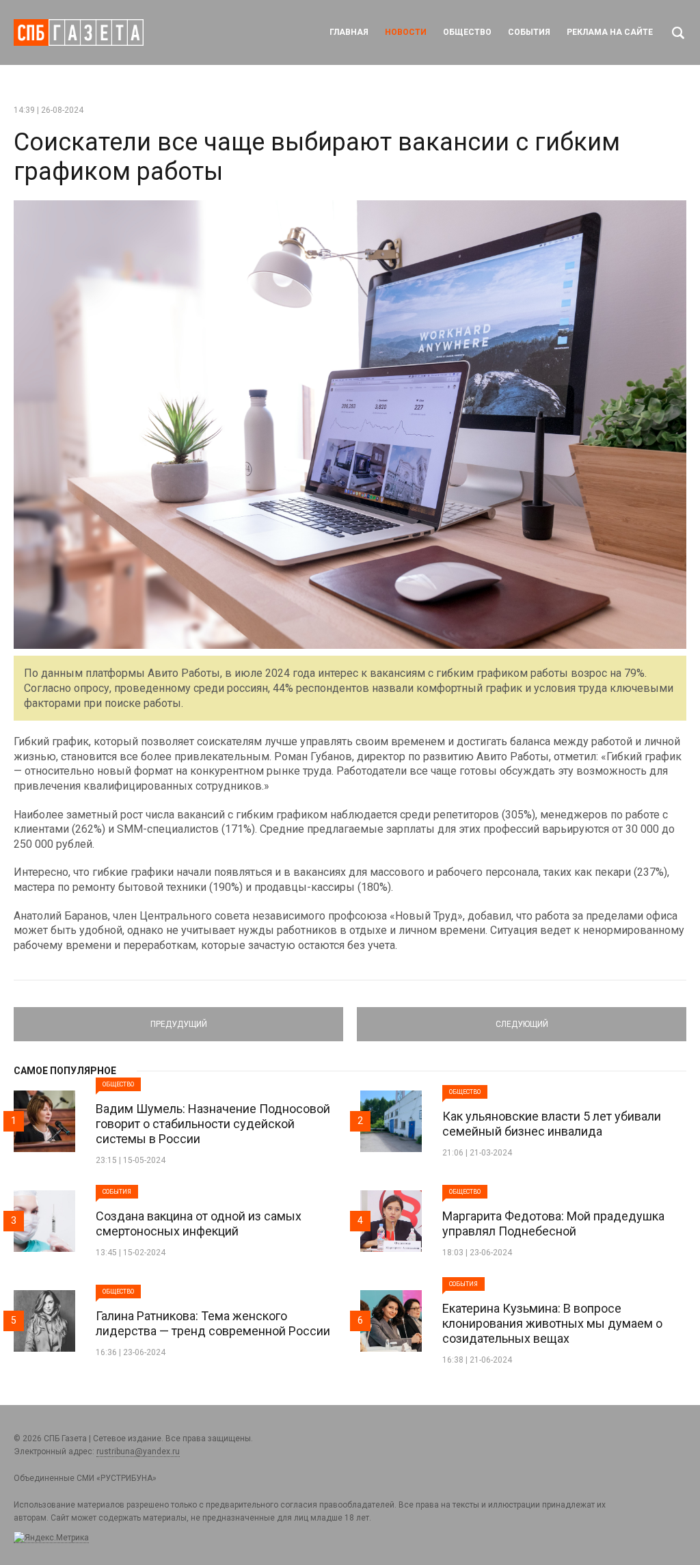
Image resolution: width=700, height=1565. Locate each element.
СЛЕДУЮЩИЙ (522, 1018)
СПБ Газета (79, 32)
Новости (406, 32)
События (529, 32)
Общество (467, 32)
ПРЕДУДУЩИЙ (178, 1018)
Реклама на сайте (610, 32)
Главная (348, 32)
